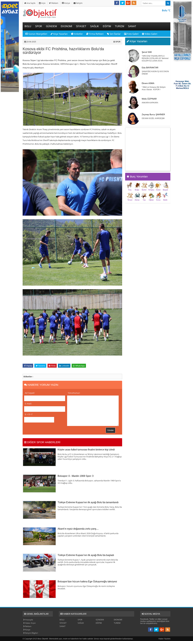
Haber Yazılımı (164, 639)
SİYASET (63, 623)
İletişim (79, 3)
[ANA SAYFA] (40, 18)
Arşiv (43, 3)
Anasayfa (29, 619)
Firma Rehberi (96, 33)
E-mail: (28, 403)
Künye (67, 3)
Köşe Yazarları (60, 33)
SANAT (62, 626)
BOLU (62, 619)
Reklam (54, 3)
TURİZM (117, 623)
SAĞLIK (81, 623)
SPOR (117, 42)
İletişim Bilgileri (31, 633)
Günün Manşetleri (37, 33)
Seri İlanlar (115, 33)
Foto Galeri (133, 33)
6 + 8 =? (28, 414)
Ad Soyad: (30, 392)
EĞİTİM (99, 623)
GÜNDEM (100, 619)
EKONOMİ (118, 619)
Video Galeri (150, 33)
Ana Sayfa (30, 3)
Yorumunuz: (74, 392)
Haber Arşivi (30, 623)
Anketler (78, 33)
